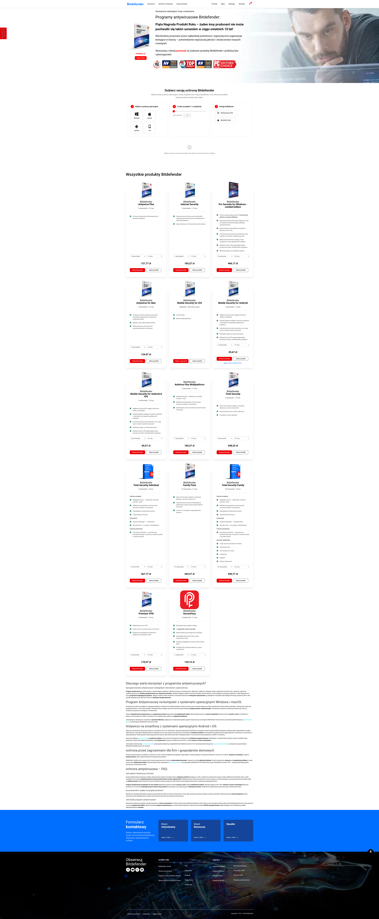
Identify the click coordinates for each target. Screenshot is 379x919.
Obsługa (231, 4)
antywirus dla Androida (220, 744)
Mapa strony (189, 880)
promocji (181, 50)
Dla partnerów (182, 4)
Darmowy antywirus (240, 866)
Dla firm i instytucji (166, 4)
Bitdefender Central (164, 866)
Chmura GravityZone (165, 871)
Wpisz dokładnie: (177, 115)
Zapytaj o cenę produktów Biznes (169, 876)
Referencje (146, 914)
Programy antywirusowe (241, 880)
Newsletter (188, 870)
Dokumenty (188, 884)
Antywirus (216, 860)
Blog (223, 4)
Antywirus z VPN (239, 870)
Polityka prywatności (133, 914)
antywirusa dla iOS (148, 744)
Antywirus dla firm (219, 880)
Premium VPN (238, 875)
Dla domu (151, 4)
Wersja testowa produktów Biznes (169, 880)
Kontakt (242, 4)
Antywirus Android (219, 866)
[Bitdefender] (135, 4)
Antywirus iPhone (218, 871)
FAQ (186, 866)
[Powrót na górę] (370, 851)
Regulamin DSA (157, 914)
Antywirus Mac (217, 876)
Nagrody (187, 875)
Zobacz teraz (141, 58)
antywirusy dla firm (175, 762)
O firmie (214, 4)
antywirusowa (142, 738)
